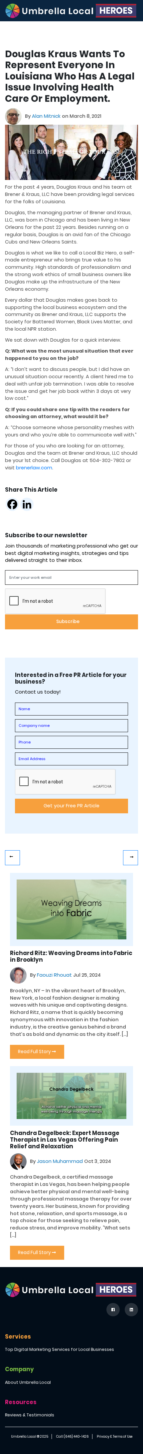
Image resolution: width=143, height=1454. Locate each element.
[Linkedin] (27, 504)
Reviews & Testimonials (29, 1415)
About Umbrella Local (28, 1382)
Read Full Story (35, 1052)
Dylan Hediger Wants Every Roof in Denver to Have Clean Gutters (130, 857)
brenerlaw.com (34, 467)
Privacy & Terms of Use (114, 1436)
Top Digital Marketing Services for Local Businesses (59, 1349)
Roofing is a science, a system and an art (12, 857)
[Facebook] (12, 504)
